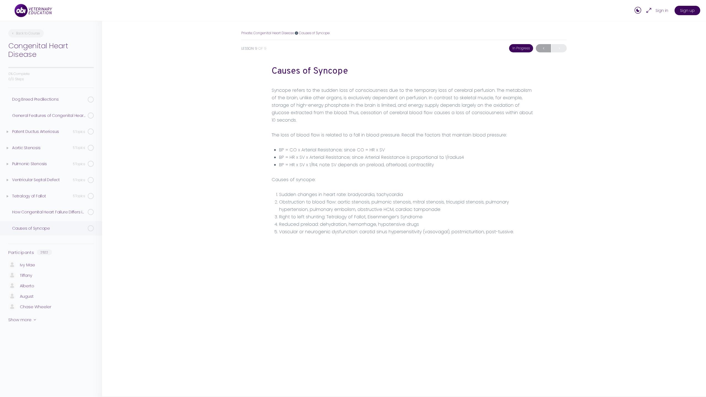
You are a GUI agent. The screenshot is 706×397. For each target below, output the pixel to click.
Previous (543, 48)
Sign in (662, 10)
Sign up (687, 10)
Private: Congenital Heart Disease (267, 33)
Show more (19, 320)
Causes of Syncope (314, 33)
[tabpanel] (404, 161)
